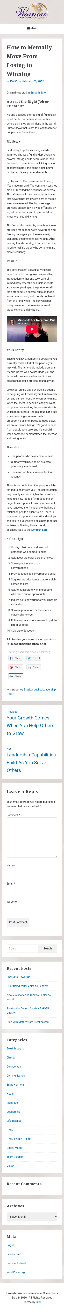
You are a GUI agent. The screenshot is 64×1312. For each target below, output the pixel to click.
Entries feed (14, 1254)
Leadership (49, 689)
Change (11, 1057)
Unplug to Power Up (18, 977)
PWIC (10, 694)
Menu (33, 28)
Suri (38, 1302)
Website (12, 901)
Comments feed (16, 1263)
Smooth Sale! (40, 529)
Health (10, 1093)
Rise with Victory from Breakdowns (28, 1022)
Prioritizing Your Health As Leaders (27, 986)
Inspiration (13, 1102)
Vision (10, 1166)
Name (11, 865)
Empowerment (15, 1084)
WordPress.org (16, 1272)
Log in (10, 1245)
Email (11, 883)
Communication (16, 1075)
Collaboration (14, 1066)
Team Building (15, 1156)
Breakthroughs (32, 689)
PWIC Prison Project (19, 1138)
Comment (13, 815)
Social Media (14, 1147)
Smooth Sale (38, 92)
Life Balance (14, 1120)
